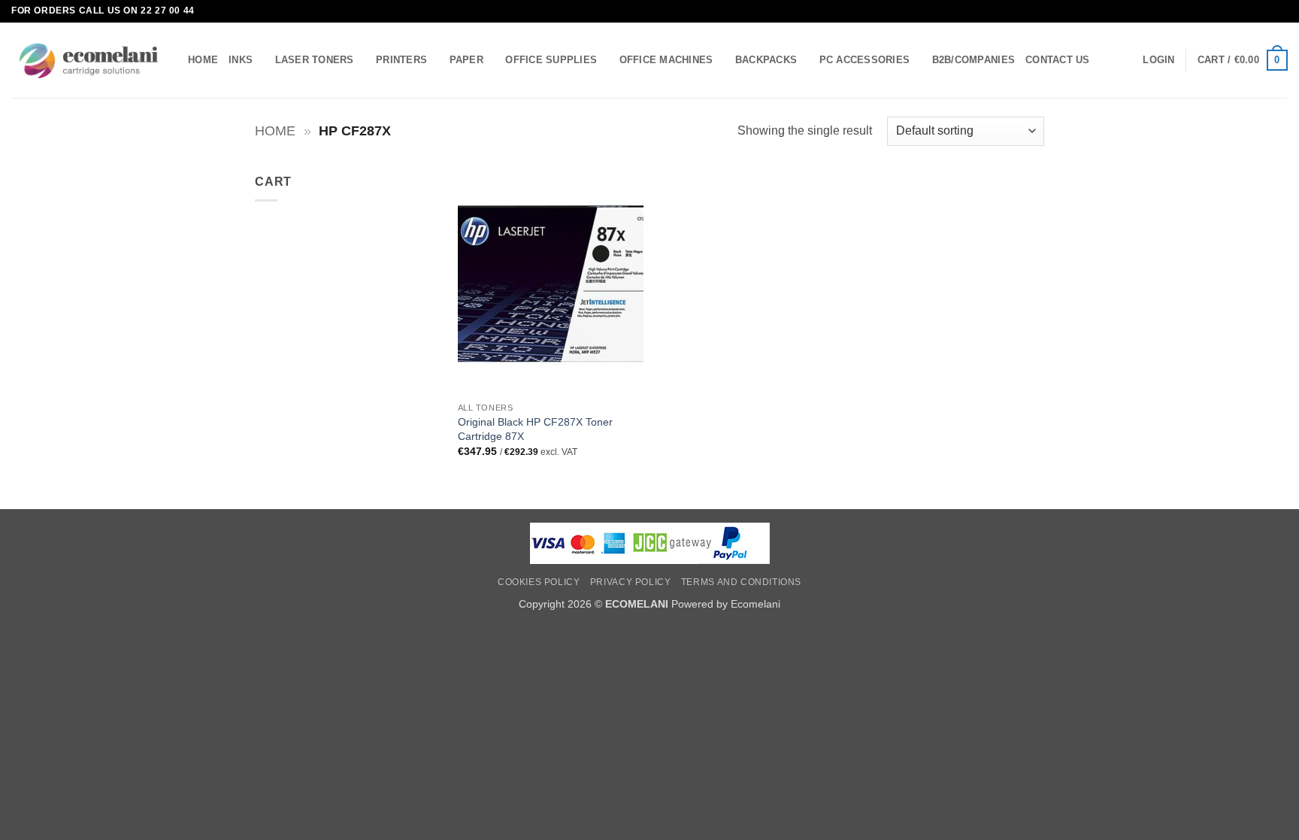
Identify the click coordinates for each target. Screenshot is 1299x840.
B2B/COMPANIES (973, 59)
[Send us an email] (1280, 11)
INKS (241, 59)
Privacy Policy (630, 582)
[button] (1158, 60)
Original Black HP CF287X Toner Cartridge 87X (535, 429)
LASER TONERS (314, 59)
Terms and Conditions (741, 582)
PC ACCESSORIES (864, 59)
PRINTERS (401, 59)
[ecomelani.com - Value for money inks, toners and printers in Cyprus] (88, 60)
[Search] (1106, 60)
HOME (203, 59)
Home (275, 130)
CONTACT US (1057, 59)
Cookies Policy (539, 582)
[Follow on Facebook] (1265, 11)
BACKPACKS (766, 59)
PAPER (466, 59)
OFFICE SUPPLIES (551, 59)
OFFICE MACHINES (666, 59)
